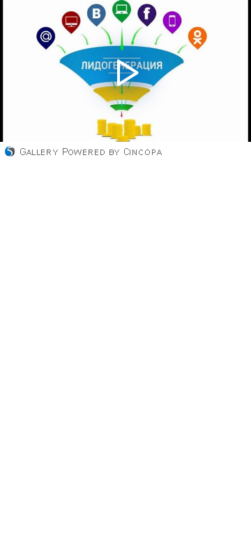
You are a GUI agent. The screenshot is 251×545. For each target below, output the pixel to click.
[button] (125, 70)
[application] (125, 71)
